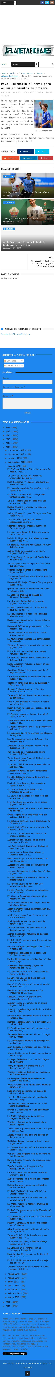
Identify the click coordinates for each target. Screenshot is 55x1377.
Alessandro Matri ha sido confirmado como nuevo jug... (27, 771)
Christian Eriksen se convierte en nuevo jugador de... (29, 677)
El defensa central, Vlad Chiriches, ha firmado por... (28, 822)
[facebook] (42, 2)
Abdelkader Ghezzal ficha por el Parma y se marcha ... (29, 809)
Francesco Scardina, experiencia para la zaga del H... (29, 577)
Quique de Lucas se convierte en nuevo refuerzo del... (28, 589)
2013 (8, 447)
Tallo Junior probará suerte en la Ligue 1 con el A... (29, 1129)
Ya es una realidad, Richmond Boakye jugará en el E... (27, 1242)
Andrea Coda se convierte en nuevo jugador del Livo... (26, 552)
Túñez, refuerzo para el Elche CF (21, 218)
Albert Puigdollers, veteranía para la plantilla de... (28, 828)
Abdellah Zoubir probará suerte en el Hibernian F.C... (27, 746)
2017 (8, 431)
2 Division (9, 202)
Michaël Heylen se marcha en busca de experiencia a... (27, 878)
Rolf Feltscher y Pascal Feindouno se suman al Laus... (28, 483)
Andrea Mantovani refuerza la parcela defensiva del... (27, 935)
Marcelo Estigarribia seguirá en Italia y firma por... (28, 947)
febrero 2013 (15, 1293)
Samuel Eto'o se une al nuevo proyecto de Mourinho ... (28, 985)
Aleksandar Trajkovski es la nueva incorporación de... (26, 840)
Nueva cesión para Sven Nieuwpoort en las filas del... (27, 859)
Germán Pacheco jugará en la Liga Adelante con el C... (25, 690)
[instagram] (52, 2)
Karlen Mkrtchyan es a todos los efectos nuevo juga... (29, 960)
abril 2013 (14, 1285)
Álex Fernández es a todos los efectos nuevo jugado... (28, 1180)
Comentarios (13, 365)
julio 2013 (14, 1273)
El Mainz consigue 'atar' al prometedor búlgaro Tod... (29, 727)
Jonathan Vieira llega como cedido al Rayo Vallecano (27, 671)
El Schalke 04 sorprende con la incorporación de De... (24, 1249)
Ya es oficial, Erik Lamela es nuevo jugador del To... (27, 1236)
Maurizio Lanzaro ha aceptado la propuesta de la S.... (25, 991)
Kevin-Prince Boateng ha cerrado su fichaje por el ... (26, 784)
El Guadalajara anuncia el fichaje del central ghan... (28, 1041)
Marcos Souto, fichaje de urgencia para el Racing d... (28, 1161)
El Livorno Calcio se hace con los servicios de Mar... (26, 979)
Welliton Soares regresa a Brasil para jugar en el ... (28, 1142)
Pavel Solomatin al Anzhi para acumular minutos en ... (29, 1085)
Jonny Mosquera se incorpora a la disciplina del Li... (25, 1066)
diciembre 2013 (16, 450)
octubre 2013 (15, 458)
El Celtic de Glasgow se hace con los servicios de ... (27, 796)
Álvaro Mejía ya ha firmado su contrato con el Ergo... (29, 1054)
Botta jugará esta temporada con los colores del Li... (27, 815)
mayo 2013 (13, 1281)
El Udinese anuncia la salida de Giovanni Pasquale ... (24, 596)
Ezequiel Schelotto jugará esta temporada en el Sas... (24, 997)
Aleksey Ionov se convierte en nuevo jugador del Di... (27, 1004)
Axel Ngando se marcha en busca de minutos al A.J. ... (26, 922)
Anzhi (12, 73)
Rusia (39, 73)
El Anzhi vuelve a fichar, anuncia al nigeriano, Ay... (27, 1205)
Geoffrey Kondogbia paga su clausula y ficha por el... (28, 684)
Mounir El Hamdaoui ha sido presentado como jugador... (28, 1110)
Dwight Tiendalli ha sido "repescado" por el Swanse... (28, 1223)
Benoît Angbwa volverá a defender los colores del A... (27, 740)
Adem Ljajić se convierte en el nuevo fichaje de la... (28, 1230)
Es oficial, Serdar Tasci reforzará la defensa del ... (28, 658)
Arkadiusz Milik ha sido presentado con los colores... (28, 765)
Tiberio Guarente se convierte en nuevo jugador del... (29, 646)
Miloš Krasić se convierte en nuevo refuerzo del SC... (26, 652)
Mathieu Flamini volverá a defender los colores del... (29, 1023)
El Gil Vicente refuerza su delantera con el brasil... (27, 891)
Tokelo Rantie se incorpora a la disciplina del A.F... (25, 1167)
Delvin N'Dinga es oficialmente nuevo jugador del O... (27, 539)
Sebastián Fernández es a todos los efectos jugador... (26, 954)
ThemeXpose (20, 1363)
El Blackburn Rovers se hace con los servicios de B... (27, 1198)
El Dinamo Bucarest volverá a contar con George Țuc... (29, 1148)
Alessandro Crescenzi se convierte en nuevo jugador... (27, 866)
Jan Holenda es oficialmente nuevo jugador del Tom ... (26, 753)
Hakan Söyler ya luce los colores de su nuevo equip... (28, 709)
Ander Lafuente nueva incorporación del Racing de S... (28, 910)
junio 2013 (14, 1277)
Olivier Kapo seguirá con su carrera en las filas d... (28, 1154)
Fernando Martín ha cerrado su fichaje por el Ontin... (28, 1035)
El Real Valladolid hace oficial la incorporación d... (26, 1192)
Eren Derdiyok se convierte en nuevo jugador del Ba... (27, 803)
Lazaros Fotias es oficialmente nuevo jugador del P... (28, 1267)
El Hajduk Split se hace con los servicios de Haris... (25, 884)
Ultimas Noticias (9, 76)
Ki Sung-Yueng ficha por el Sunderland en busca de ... (28, 558)
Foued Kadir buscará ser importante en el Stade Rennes (28, 903)
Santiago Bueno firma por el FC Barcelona (26, 192)
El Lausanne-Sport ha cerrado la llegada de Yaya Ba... (29, 734)
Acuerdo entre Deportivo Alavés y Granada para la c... (25, 853)
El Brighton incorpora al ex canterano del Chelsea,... (28, 1029)
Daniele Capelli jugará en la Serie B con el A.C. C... (27, 1255)
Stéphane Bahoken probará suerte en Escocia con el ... (26, 527)
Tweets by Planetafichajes (15, 334)
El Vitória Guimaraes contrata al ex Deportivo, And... (27, 897)
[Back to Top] (27, 1373)
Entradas (11, 360)
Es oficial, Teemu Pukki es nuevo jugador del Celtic (25, 602)
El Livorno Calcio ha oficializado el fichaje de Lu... (27, 972)
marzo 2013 (14, 1289)
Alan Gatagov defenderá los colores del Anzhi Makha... (28, 1048)
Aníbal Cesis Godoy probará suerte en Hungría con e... (27, 1136)
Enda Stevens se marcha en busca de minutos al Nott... (26, 1092)
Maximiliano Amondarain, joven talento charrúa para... (28, 621)
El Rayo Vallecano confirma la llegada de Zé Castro (28, 1060)
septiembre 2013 (17, 462)
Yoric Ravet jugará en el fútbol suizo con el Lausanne (28, 759)
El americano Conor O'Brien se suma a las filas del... (28, 533)
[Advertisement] (27, 26)
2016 (8, 435)
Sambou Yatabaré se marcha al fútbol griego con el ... (27, 633)
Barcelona (8, 176)
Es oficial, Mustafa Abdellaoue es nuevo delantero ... (29, 545)
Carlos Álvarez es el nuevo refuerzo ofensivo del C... (27, 1173)
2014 (8, 443)
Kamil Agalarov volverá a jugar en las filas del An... (28, 665)
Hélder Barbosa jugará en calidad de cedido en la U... (27, 1186)
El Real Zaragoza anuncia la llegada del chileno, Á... (29, 1211)
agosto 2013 (15, 466)
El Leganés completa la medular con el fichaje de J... (28, 489)
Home (3, 64)
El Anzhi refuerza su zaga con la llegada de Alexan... (25, 1117)
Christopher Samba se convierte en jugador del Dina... (26, 1079)
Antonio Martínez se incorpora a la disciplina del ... (26, 928)
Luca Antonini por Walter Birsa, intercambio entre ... (25, 520)
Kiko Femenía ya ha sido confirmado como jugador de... (29, 1217)
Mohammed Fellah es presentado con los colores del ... (28, 627)
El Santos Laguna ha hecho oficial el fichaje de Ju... (27, 715)
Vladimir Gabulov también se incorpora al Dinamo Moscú (28, 1073)
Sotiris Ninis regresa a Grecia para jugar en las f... (27, 571)
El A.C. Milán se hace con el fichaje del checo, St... (27, 1261)
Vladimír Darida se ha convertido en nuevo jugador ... (27, 1123)
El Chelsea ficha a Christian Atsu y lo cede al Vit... (28, 470)
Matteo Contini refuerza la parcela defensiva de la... (26, 508)
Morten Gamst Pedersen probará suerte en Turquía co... (29, 1016)
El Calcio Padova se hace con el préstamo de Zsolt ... (25, 790)
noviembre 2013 (16, 454)
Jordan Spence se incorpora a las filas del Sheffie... (28, 564)
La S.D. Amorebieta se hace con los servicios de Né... (26, 501)
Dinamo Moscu (26, 73)
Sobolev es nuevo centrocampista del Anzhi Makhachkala (27, 1104)
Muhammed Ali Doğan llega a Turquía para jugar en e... (29, 583)
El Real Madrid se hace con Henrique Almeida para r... (27, 615)
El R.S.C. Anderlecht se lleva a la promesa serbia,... (26, 834)
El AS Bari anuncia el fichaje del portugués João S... (26, 495)
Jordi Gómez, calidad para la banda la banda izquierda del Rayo (24, 243)
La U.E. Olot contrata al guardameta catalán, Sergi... (27, 1098)
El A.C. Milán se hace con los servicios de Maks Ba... (29, 941)
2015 (8, 439)
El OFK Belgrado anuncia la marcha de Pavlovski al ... (28, 778)
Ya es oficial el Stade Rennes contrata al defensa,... (28, 696)
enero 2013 (14, 1297)
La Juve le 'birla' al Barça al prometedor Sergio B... (24, 476)
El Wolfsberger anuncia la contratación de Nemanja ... (28, 640)
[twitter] (47, 2)
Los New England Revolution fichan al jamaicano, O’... (27, 847)
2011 (8, 1306)
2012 (8, 1302)
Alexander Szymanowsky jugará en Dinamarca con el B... (25, 966)
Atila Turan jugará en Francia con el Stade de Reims (28, 916)
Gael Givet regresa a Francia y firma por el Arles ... (28, 702)
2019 (8, 427)
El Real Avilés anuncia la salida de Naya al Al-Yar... (27, 608)
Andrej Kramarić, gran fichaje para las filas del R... (29, 514)
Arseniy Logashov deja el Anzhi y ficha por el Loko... (29, 1010)
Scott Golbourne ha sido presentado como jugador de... (29, 721)
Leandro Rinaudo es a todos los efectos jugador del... (28, 872)
